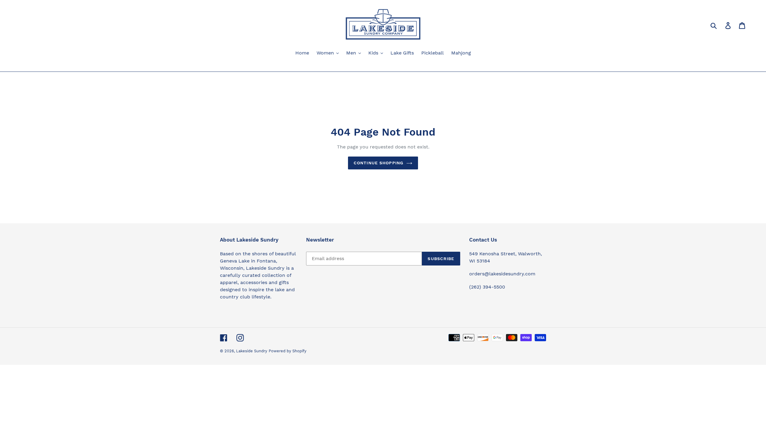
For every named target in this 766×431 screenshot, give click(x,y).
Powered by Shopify (287, 351)
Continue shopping (378, 162)
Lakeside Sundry (251, 351)
